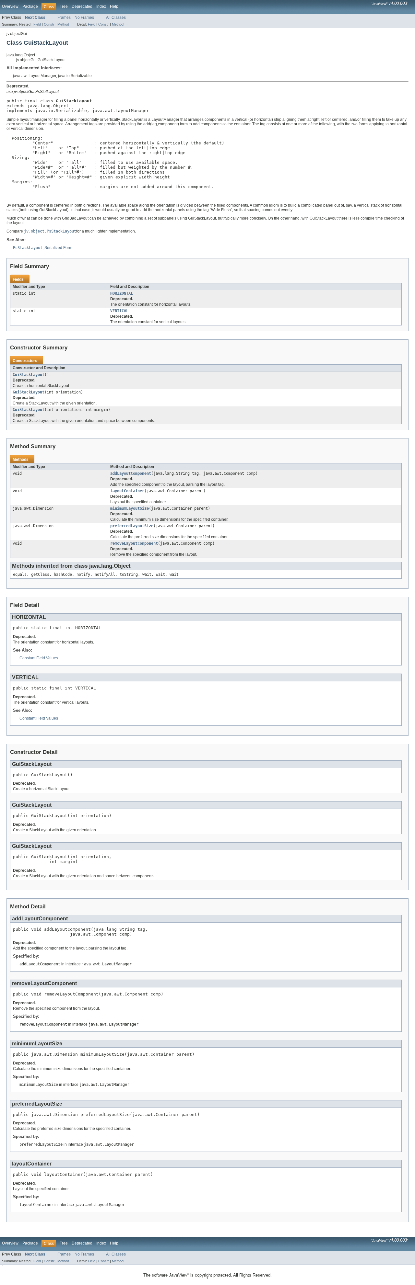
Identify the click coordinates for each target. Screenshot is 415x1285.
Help (114, 6)
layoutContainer (127, 491)
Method (63, 24)
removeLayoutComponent (134, 543)
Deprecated (82, 6)
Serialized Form (58, 247)
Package (30, 6)
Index (101, 6)
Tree (64, 6)
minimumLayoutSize (129, 508)
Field (37, 24)
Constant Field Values (38, 658)
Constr (49, 24)
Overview (10, 6)
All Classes (116, 17)
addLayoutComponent (130, 473)
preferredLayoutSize (131, 526)
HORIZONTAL (121, 293)
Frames (64, 17)
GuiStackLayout (28, 374)
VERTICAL (119, 311)
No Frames (84, 17)
